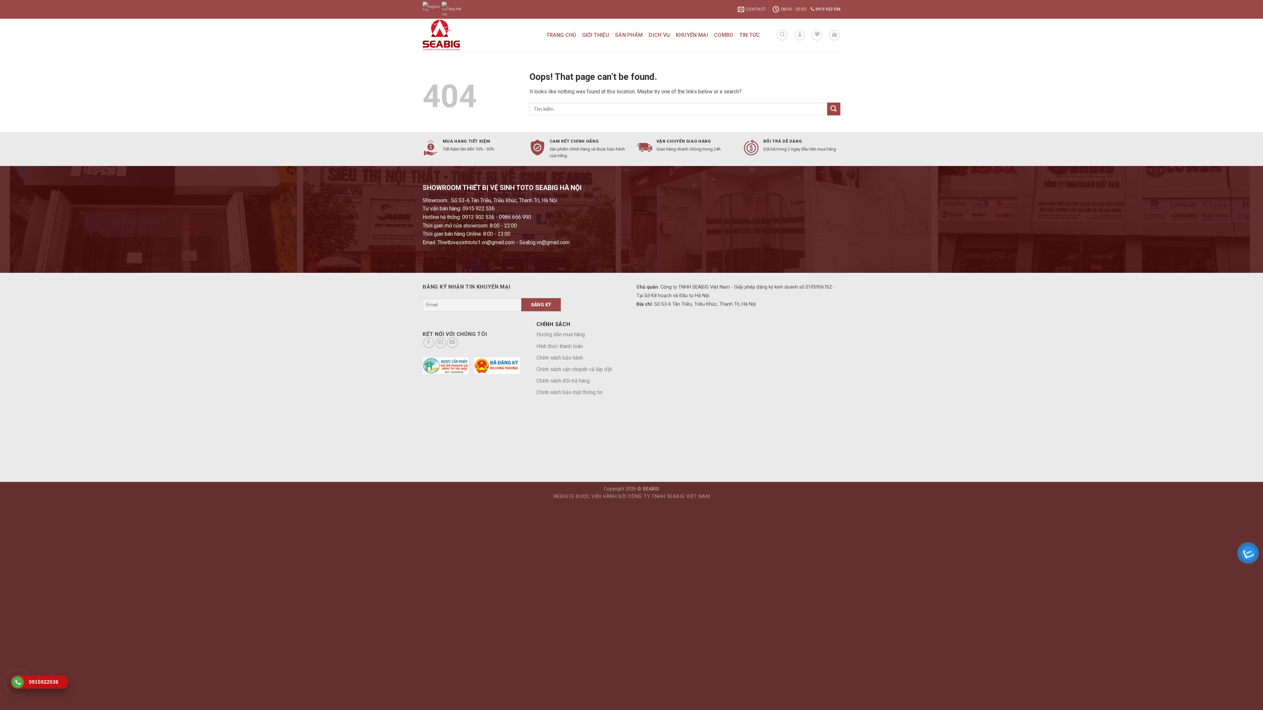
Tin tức (749, 35)
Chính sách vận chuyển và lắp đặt (574, 369)
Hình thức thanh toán (559, 346)
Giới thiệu (595, 35)
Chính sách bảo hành (559, 358)
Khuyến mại (692, 35)
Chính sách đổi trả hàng (563, 381)
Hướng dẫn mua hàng (560, 334)
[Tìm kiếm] (782, 35)
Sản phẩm (629, 35)
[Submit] (833, 109)
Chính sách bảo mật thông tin (569, 392)
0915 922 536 (827, 9)
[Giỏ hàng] (834, 35)
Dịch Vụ (659, 35)
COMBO (723, 35)
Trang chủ (561, 35)
